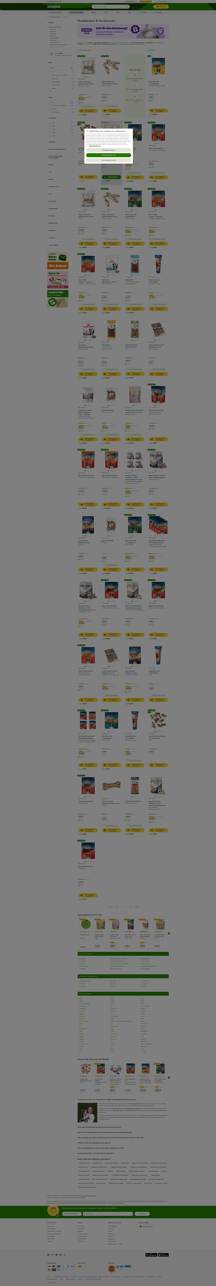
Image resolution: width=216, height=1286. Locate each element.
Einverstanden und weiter (109, 155)
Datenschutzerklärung (94, 146)
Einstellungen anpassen (108, 150)
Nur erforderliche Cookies (109, 160)
